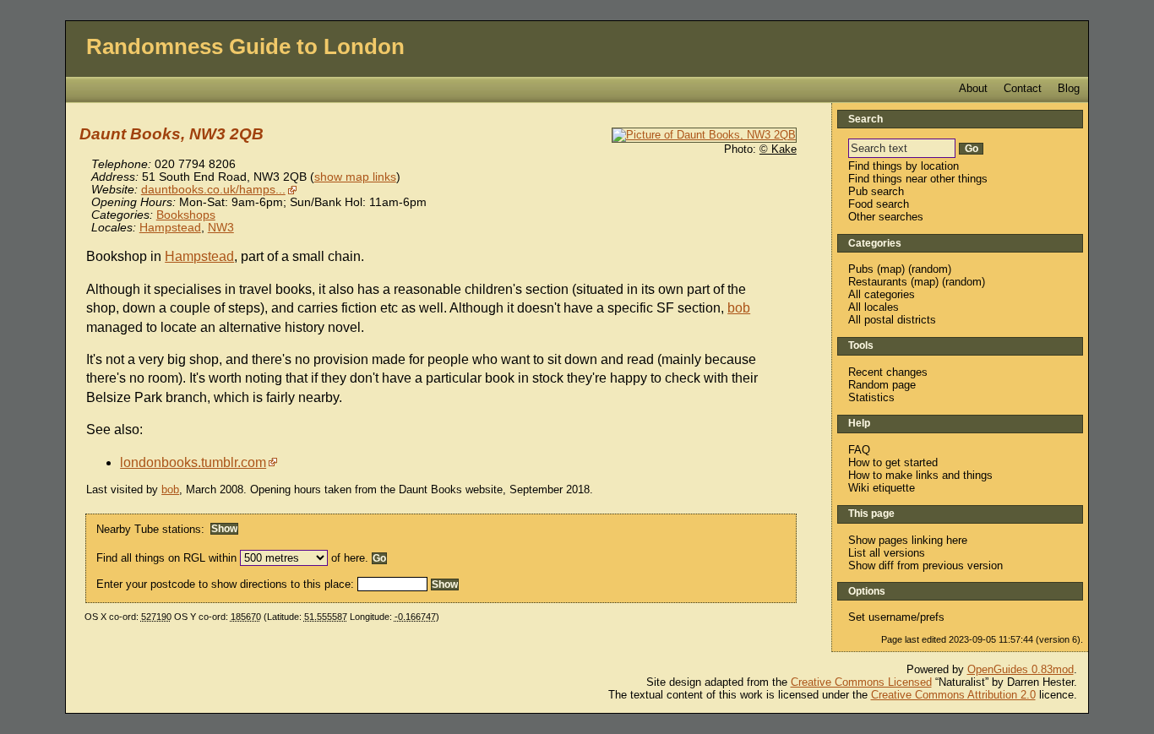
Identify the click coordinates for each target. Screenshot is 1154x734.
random (930, 269)
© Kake (778, 149)
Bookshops (185, 215)
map (890, 269)
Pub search (876, 191)
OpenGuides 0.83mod (1020, 669)
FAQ (859, 449)
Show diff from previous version (925, 565)
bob (738, 308)
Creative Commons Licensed (861, 682)
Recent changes (888, 372)
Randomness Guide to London (245, 46)
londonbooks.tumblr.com (193, 462)
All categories (881, 294)
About (973, 88)
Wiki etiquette (881, 487)
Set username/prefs (896, 617)
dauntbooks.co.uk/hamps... (213, 189)
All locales (873, 307)
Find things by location (903, 166)
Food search (878, 204)
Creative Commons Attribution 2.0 (953, 694)
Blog (1069, 88)
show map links (355, 177)
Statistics (871, 397)
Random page (882, 384)
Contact (1023, 88)
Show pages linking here (907, 540)
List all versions (886, 552)
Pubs (861, 269)
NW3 (221, 227)
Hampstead (170, 227)
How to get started (893, 462)
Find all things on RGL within (166, 558)
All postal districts (892, 319)
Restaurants (877, 281)
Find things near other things (918, 178)
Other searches (885, 216)
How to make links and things (920, 475)
